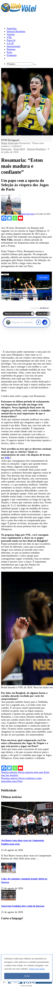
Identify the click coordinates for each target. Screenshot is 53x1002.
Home (4, 143)
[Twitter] (9, 218)
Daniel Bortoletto (28, 214)
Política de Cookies (37, 969)
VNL (7, 457)
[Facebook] (3, 218)
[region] (27, 968)
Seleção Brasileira (36, 149)
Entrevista (13, 143)
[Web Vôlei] (18, 11)
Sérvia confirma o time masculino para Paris (21, 780)
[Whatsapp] (14, 218)
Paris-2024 (19, 149)
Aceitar (27, 976)
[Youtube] (20, 218)
